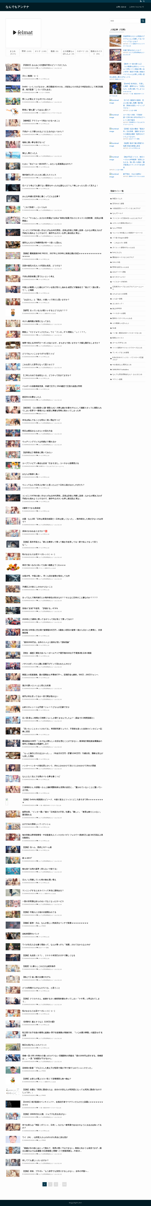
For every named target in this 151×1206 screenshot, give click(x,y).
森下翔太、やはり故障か (132, 174)
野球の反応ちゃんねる (120, 267)
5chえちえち (117, 252)
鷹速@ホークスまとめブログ (123, 257)
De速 (114, 328)
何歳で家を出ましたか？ (132, 50)
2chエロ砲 (116, 262)
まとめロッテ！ (118, 303)
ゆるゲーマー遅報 (134, 139)
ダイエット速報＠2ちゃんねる (123, 247)
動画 (54, 51)
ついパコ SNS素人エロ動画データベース (127, 233)
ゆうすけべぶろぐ (119, 277)
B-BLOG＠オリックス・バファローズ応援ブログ (127, 358)
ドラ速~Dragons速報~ (120, 238)
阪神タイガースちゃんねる (137, 176)
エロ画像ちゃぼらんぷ (68, 52)
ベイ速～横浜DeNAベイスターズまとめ (127, 333)
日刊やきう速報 (118, 203)
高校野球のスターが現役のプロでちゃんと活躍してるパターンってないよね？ (134, 38)
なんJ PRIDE (117, 228)
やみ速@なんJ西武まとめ (121, 365)
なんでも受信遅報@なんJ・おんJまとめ (127, 374)
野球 (26, 51)
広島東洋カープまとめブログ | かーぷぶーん (128, 288)
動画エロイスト (96, 52)
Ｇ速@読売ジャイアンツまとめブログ (126, 208)
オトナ (40, 51)
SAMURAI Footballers (120, 369)
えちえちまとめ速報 (119, 294)
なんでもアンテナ (17, 6)
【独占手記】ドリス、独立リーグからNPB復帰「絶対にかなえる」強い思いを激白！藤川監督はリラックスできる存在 (134, 162)
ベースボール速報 (119, 313)
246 (64, 1184)
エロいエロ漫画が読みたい (122, 223)
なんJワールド (117, 213)
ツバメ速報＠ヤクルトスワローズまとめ (127, 348)
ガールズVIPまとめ (134, 148)
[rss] (140, 1)
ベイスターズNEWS (119, 282)
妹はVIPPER (117, 308)
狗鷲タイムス (117, 199)
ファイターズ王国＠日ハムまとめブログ (127, 218)
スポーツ (82, 51)
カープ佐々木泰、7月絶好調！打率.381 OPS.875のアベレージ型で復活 (134, 117)
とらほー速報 (133, 110)
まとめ (13, 52)
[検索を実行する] (143, 21)
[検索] (143, 1)
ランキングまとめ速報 (120, 352)
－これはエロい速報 (119, 243)
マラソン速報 (117, 379)
